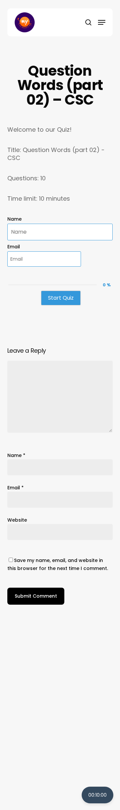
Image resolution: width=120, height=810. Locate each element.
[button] (101, 22)
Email (13, 247)
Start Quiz (61, 298)
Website (17, 520)
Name (14, 219)
